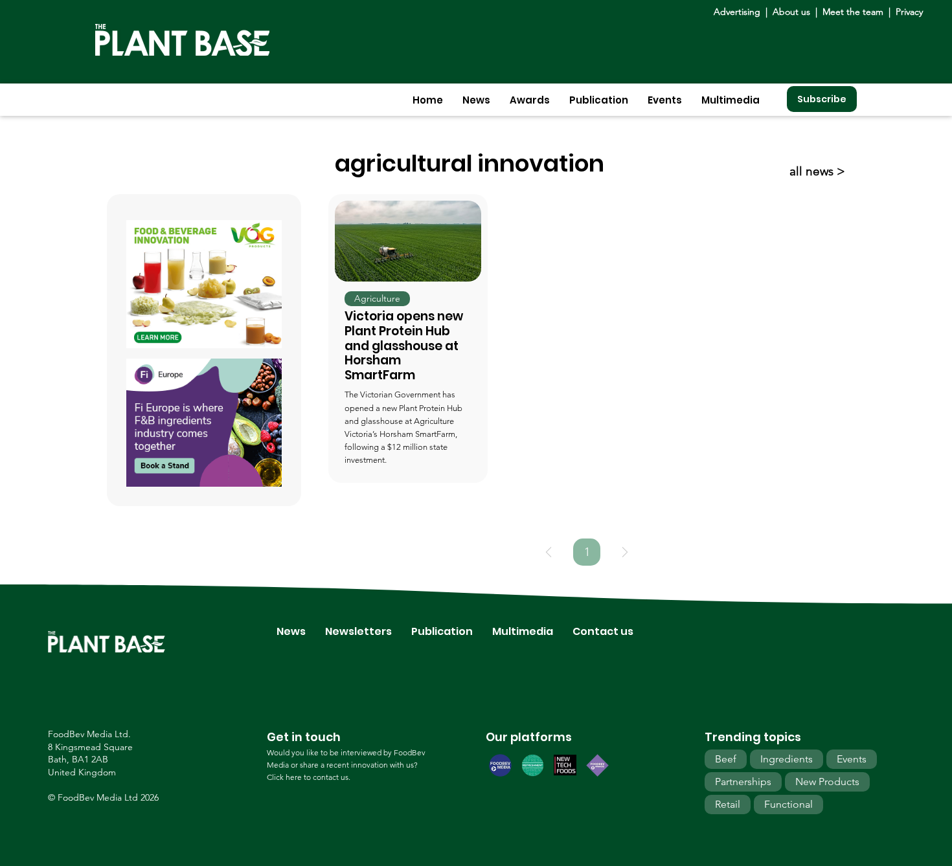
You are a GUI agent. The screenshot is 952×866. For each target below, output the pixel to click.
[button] (476, 100)
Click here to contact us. (308, 777)
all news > (817, 171)
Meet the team (852, 11)
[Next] (625, 552)
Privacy (909, 11)
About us (793, 11)
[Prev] (548, 552)
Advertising (739, 11)
